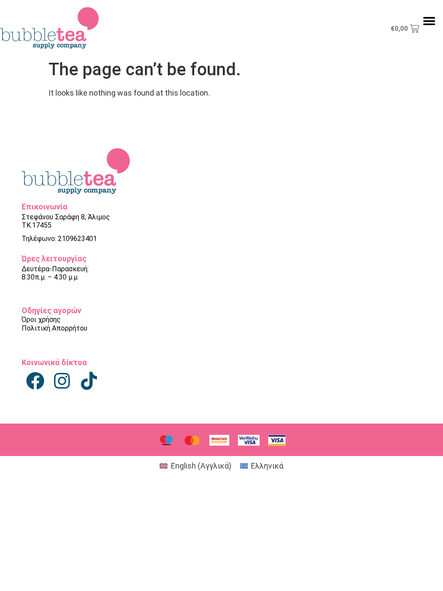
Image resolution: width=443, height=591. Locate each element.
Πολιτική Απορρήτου (54, 328)
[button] (429, 21)
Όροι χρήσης (41, 319)
